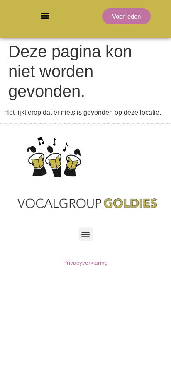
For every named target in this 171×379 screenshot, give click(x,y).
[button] (45, 15)
